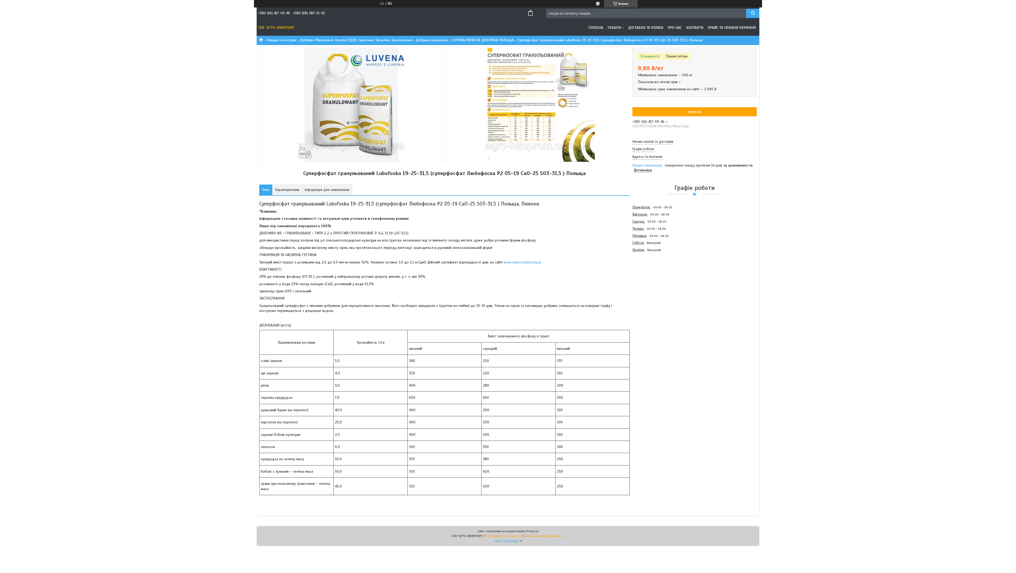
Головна (595, 27)
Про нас (675, 27)
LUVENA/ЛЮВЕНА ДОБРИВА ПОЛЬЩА (483, 40)
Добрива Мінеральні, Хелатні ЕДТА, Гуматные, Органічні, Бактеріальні (356, 40)
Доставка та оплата (645, 27)
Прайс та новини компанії (731, 27)
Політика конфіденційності (545, 536)
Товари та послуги (281, 40)
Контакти (694, 27)
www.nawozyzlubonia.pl (522, 262)
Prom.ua (532, 531)
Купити (694, 112)
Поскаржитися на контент (503, 536)
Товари (614, 27)
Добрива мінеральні (432, 40)
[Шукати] (752, 13)
